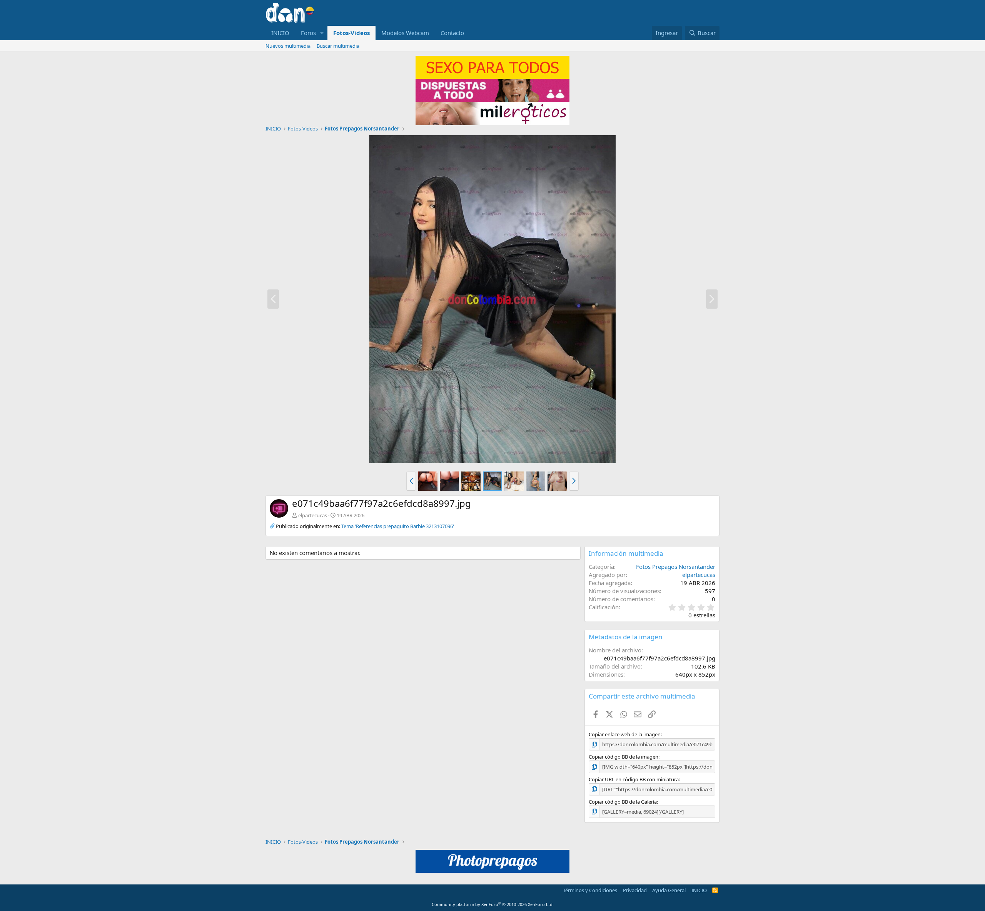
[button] (322, 33)
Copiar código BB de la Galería (623, 801)
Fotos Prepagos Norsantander (675, 566)
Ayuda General (669, 890)
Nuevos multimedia (288, 45)
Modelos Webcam (405, 33)
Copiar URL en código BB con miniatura (634, 779)
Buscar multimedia (338, 45)
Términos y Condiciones (590, 890)
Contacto (452, 33)
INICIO (280, 33)
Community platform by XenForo (493, 904)
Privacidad (635, 890)
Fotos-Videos (351, 33)
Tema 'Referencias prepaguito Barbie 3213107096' (397, 526)
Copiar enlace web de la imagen (625, 734)
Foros (308, 33)
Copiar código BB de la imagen (623, 756)
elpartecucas (312, 515)
